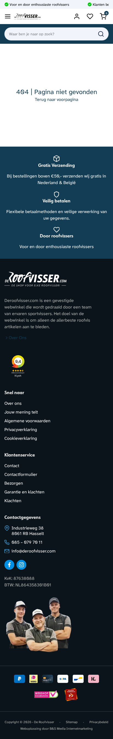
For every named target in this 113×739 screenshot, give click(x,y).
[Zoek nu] (101, 33)
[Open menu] (7, 16)
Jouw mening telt (21, 412)
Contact (11, 466)
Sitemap (72, 722)
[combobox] (56, 33)
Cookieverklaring (20, 438)
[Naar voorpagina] (27, 16)
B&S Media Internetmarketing (71, 728)
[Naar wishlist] (90, 16)
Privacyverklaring (20, 429)
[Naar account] (77, 16)
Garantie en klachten (24, 492)
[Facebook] (9, 565)
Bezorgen (13, 483)
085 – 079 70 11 (27, 542)
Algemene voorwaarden (27, 421)
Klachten (12, 501)
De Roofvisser (44, 722)
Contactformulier (20, 474)
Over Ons (18, 338)
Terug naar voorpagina (56, 99)
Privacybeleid (98, 722)
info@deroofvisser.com (34, 551)
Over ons (13, 403)
